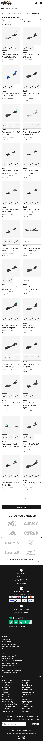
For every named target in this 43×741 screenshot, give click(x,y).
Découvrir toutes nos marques (21, 560)
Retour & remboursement (10, 663)
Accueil (4, 13)
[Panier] (41, 3)
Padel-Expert (27, 685)
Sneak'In (25, 697)
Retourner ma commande (11, 646)
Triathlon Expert (28, 706)
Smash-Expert (27, 694)
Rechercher (13, 8)
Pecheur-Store (27, 687)
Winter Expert (27, 711)
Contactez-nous (21, 577)
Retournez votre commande (21, 614)
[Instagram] (24, 737)
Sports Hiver (12, 13)
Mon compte (6, 639)
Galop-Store (6, 694)
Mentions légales (8, 665)
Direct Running (7, 685)
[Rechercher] (7, 8)
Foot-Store (5, 692)
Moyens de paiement (9, 668)
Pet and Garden (28, 690)
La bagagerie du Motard (10, 704)
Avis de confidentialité (9, 672)
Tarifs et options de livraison (11, 670)
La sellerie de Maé (8, 706)
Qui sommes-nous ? (9, 656)
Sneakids (25, 699)
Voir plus (21, 507)
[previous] (1, 537)
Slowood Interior (28, 692)
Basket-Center (7, 680)
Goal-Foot (5, 697)
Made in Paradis (7, 711)
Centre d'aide (6, 642)
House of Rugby (7, 701)
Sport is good (27, 701)
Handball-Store (7, 699)
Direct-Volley (6, 687)
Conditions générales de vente (12, 661)
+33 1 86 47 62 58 (21, 583)
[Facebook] (19, 737)
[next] (41, 537)
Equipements (22, 13)
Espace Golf (6, 690)
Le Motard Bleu (7, 709)
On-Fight (25, 682)
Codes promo (6, 649)
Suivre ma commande (9, 644)
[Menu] (2, 8)
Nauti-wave (26, 680)
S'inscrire (34, 724)
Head (4, 52)
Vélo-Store (26, 709)
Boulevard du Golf (8, 682)
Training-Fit (26, 704)
